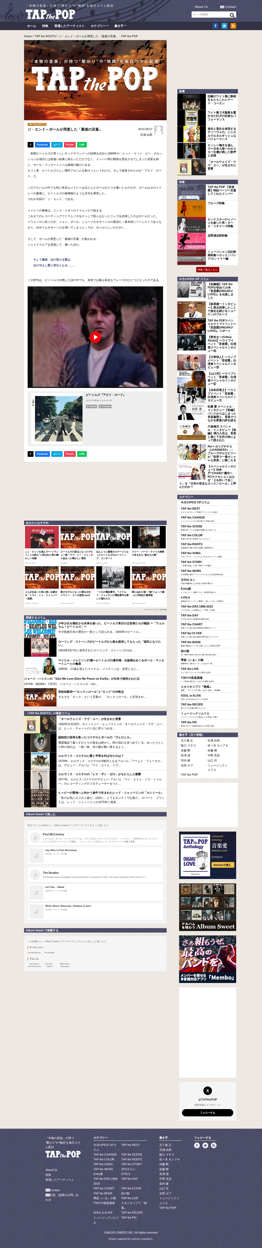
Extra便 (199, 590)
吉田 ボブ (187, 765)
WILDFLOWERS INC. (120, 1232)
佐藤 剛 (185, 750)
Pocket (70, 144)
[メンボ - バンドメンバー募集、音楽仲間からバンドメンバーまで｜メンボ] (207, 959)
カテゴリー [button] (98, 26)
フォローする (207, 1112)
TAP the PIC (198, 724)
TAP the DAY (195, 617)
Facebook (42, 144)
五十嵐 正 (187, 740)
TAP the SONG (201, 555)
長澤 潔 (185, 755)
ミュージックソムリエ (199, 715)
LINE (82, 144)
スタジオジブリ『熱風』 (200, 688)
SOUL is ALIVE (194, 697)
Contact (230, 7)
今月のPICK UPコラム (195, 502)
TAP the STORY (196, 564)
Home (28, 36)
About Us (201, 7)
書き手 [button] (119, 26)
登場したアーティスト (69, 26)
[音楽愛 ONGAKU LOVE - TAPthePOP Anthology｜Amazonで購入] (207, 855)
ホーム (31, 26)
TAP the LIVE (196, 670)
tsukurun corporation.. (142, 1238)
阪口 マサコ (188, 745)
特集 (45, 26)
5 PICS (203, 599)
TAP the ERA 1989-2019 (198, 608)
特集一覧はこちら (208, 269)
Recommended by (151, 610)
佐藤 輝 (212, 750)
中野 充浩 (214, 755)
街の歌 (199, 653)
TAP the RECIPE (193, 706)
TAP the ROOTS (45, 36)
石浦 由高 (146, 134)
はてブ (56, 144)
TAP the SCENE (199, 528)
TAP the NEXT (199, 510)
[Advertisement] (95, 490)
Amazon (106, 406)
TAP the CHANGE (198, 519)
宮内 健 (185, 760)
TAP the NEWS (202, 572)
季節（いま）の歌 (196, 661)
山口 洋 (212, 760)
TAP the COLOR (195, 537)
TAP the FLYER (199, 635)
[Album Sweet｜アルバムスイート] (207, 907)
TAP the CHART (198, 626)
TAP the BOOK (200, 644)
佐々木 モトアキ (218, 745)
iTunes (92, 406)
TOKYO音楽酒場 (197, 679)
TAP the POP (189, 774)
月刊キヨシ (197, 581)
